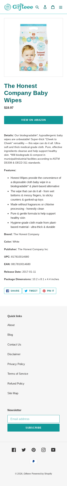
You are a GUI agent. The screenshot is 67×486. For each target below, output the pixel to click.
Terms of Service (17, 373)
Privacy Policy (16, 364)
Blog (10, 334)
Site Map (12, 393)
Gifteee (27, 473)
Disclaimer (13, 354)
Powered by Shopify (42, 473)
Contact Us (14, 344)
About (11, 325)
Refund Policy (15, 383)
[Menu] (61, 7)
